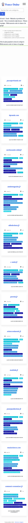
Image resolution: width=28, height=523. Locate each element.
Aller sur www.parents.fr (17, 321)
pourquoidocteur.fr (14, 409)
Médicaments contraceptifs (10, 172)
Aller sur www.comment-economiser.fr (14, 511)
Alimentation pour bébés (9, 307)
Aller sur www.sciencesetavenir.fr (15, 360)
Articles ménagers (8, 498)
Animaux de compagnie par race (11, 345)
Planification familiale (16, 243)
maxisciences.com (14, 447)
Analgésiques (13, 95)
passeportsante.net (14, 80)
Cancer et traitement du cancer (10, 237)
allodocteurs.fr (14, 225)
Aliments (6, 90)
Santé (21, 88)
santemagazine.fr (14, 186)
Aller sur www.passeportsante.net (14, 105)
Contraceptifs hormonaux (9, 170)
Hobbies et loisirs (7, 343)
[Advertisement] (14, 62)
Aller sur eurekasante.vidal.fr (16, 176)
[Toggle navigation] (24, 4)
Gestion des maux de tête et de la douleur (13, 92)
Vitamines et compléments (15, 90)
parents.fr (14, 296)
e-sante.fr (14, 262)
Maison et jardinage (8, 502)
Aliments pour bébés (8, 313)
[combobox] (12, 10)
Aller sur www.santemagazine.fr (15, 215)
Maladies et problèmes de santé (11, 88)
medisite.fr (14, 370)
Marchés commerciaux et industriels (12, 472)
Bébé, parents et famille (14, 305)
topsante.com (14, 115)
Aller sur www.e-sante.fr (17, 286)
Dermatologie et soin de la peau (11, 207)
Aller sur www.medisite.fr (17, 398)
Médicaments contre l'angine (11, 34)
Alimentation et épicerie (9, 97)
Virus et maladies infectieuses (10, 135)
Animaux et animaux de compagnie (11, 341)
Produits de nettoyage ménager (11, 496)
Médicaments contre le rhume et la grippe (13, 101)
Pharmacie (6, 95)
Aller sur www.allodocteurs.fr (15, 252)
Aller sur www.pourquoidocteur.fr (14, 437)
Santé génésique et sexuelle (10, 133)
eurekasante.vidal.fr (14, 150)
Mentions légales (19, 522)
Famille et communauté (9, 311)
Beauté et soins (7, 125)
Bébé (5, 305)
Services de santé (8, 235)
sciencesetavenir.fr (14, 331)
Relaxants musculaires (8, 431)
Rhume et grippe (7, 99)
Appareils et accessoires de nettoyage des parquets (15, 504)
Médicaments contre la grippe (11, 36)
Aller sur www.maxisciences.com (15, 476)
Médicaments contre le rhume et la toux (14, 37)
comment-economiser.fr (14, 486)
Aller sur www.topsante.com (16, 139)
